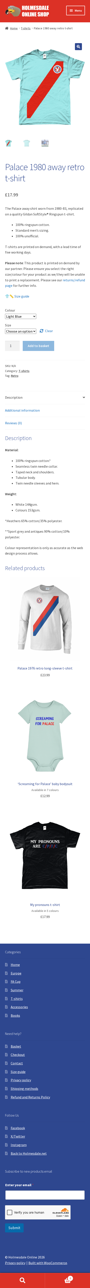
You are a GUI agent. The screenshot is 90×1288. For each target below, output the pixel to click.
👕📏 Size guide (17, 296)
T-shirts (26, 28)
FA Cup (16, 981)
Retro (14, 376)
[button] (78, 46)
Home (14, 28)
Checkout (18, 1054)
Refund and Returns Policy (30, 1097)
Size (8, 325)
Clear (49, 331)
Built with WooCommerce (47, 1263)
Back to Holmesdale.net (29, 1153)
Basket (16, 1046)
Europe (16, 973)
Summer (17, 990)
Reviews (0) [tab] (13, 423)
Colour (10, 310)
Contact (17, 1063)
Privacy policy (21, 1080)
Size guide (18, 1072)
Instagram (19, 1145)
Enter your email (19, 1185)
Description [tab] (13, 397)
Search (22, 1280)
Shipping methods (24, 1088)
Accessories (19, 1007)
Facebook (18, 1128)
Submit (14, 1227)
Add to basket (38, 346)
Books (15, 1015)
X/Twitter (18, 1136)
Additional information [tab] (22, 410)
